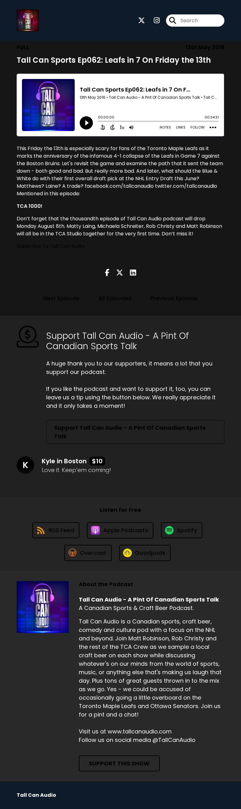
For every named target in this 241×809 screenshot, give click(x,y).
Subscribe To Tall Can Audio (51, 246)
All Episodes (114, 298)
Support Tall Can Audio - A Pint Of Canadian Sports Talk (130, 432)
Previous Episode (174, 298)
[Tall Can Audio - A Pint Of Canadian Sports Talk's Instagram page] (153, 20)
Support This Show (119, 763)
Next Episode (61, 298)
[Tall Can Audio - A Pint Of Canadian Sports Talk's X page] (141, 20)
